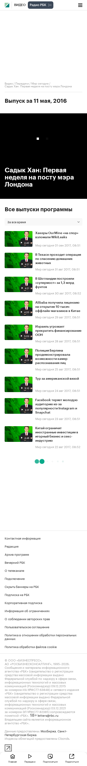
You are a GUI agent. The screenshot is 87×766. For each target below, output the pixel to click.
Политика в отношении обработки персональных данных (41, 636)
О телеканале (14, 570)
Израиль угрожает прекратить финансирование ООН (58, 331)
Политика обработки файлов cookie (31, 646)
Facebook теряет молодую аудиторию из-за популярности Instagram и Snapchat (56, 406)
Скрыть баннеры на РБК (22, 586)
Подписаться (50, 761)
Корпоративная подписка (23, 602)
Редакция (12, 546)
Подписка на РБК (17, 594)
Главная (12, 761)
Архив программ (17, 554)
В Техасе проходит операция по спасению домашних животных (58, 259)
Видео (20, 5)
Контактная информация (23, 538)
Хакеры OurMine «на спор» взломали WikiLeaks (56, 235)
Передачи (22, 83)
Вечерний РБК (15, 562)
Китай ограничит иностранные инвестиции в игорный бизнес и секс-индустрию (56, 434)
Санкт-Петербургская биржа (36, 732)
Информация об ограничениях (27, 610)
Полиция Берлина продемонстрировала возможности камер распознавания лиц (52, 357)
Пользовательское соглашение (27, 626)
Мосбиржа (48, 730)
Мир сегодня (39, 83)
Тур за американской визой (57, 378)
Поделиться (72, 761)
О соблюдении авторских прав (27, 618)
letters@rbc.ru (48, 715)
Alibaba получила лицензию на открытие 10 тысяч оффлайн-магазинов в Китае (57, 307)
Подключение (15, 578)
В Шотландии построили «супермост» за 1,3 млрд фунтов (54, 283)
